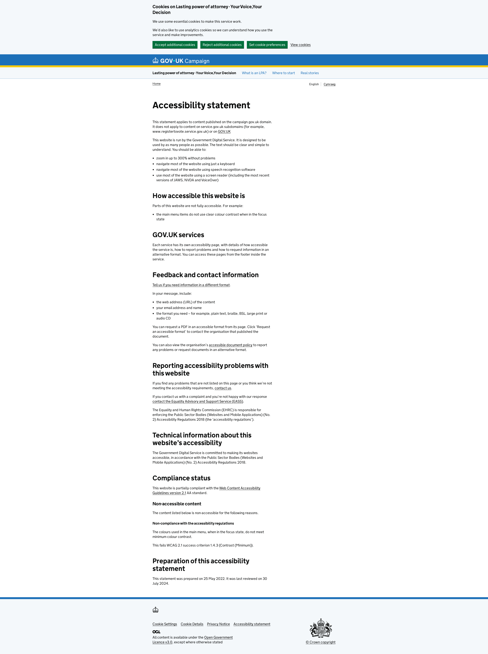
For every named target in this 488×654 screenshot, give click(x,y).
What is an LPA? (254, 73)
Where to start (283, 73)
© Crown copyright (321, 642)
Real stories (310, 73)
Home (156, 83)
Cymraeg (330, 84)
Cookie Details (192, 624)
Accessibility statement (252, 624)
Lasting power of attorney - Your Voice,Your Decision (194, 73)
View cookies (301, 45)
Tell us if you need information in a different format (191, 285)
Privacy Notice (218, 624)
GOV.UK (224, 131)
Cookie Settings (164, 624)
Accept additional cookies (175, 45)
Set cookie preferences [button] (267, 45)
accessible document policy (230, 345)
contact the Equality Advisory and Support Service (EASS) (197, 401)
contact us (223, 388)
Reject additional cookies (222, 45)
